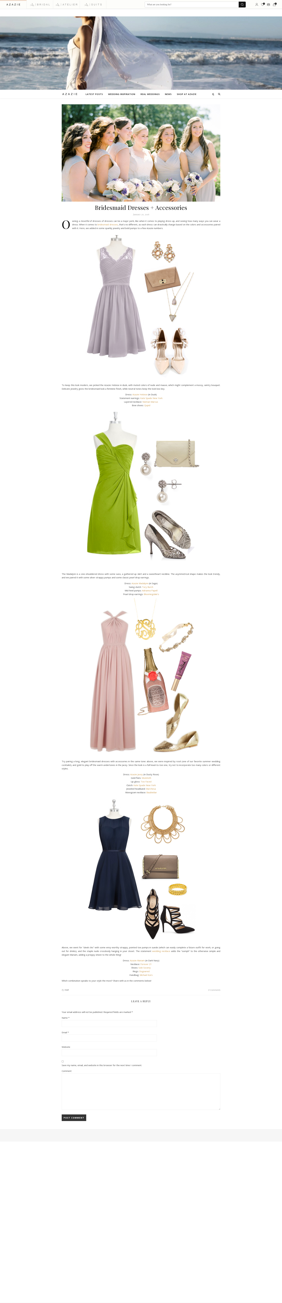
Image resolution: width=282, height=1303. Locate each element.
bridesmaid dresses (108, 224)
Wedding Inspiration (121, 94)
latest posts (94, 94)
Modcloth (146, 777)
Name (65, 1017)
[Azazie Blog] (70, 94)
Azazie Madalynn (140, 583)
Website (66, 1046)
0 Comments (214, 989)
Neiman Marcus (150, 401)
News (168, 94)
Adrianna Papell (149, 590)
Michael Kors (146, 974)
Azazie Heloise (139, 394)
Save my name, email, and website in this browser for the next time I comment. (102, 1065)
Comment (67, 1070)
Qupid (147, 405)
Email (65, 1032)
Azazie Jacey (136, 774)
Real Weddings (150, 94)
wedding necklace (161, 951)
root (67, 989)
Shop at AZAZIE (187, 94)
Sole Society (145, 967)
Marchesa (151, 788)
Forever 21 (146, 964)
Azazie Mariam (137, 960)
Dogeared (144, 971)
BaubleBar (151, 792)
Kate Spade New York (151, 398)
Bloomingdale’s (151, 594)
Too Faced (146, 781)
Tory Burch (147, 586)
